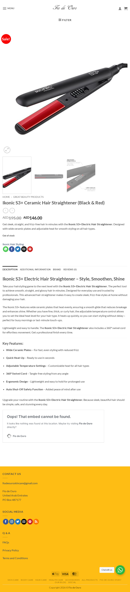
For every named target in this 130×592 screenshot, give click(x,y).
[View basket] (125, 8)
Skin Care (13, 580)
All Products (90, 580)
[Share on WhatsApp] (5, 249)
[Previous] (9, 91)
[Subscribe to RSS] (36, 522)
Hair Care (41, 580)
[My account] (120, 8)
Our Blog (60, 582)
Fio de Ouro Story (110, 580)
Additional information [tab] (35, 269)
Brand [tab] (57, 269)
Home (6, 197)
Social (72, 582)
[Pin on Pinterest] (30, 249)
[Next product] (5, 210)
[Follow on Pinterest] (30, 522)
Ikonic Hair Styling (13, 244)
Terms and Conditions (15, 558)
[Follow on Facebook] (5, 522)
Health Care (56, 580)
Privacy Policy (11, 550)
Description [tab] (10, 269)
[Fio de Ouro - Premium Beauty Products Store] (65, 8)
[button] (8, 8)
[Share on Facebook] (12, 249)
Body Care (27, 580)
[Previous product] (12, 210)
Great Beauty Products (28, 197)
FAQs (6, 542)
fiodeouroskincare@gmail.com (20, 483)
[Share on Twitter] (18, 249)
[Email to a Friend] (24, 249)
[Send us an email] (24, 522)
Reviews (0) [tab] (70, 269)
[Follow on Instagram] (12, 522)
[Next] (121, 91)
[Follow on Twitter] (18, 522)
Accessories (72, 580)
